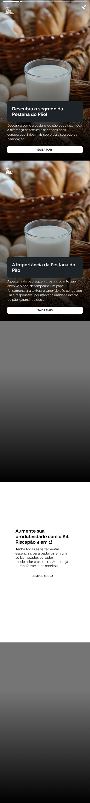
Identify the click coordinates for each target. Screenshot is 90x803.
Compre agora (42, 576)
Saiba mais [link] (45, 149)
